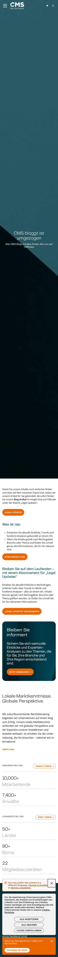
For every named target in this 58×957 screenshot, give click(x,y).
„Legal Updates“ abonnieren (22, 611)
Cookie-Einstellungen (29, 930)
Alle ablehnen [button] (29, 925)
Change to (37, 885)
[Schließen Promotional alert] (52, 941)
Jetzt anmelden (19, 672)
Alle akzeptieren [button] (29, 919)
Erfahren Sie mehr (17, 950)
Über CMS (8, 749)
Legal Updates (13, 512)
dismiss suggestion (21, 887)
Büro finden (45, 817)
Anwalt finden (43, 766)
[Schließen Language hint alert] (52, 883)
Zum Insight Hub (15, 556)
